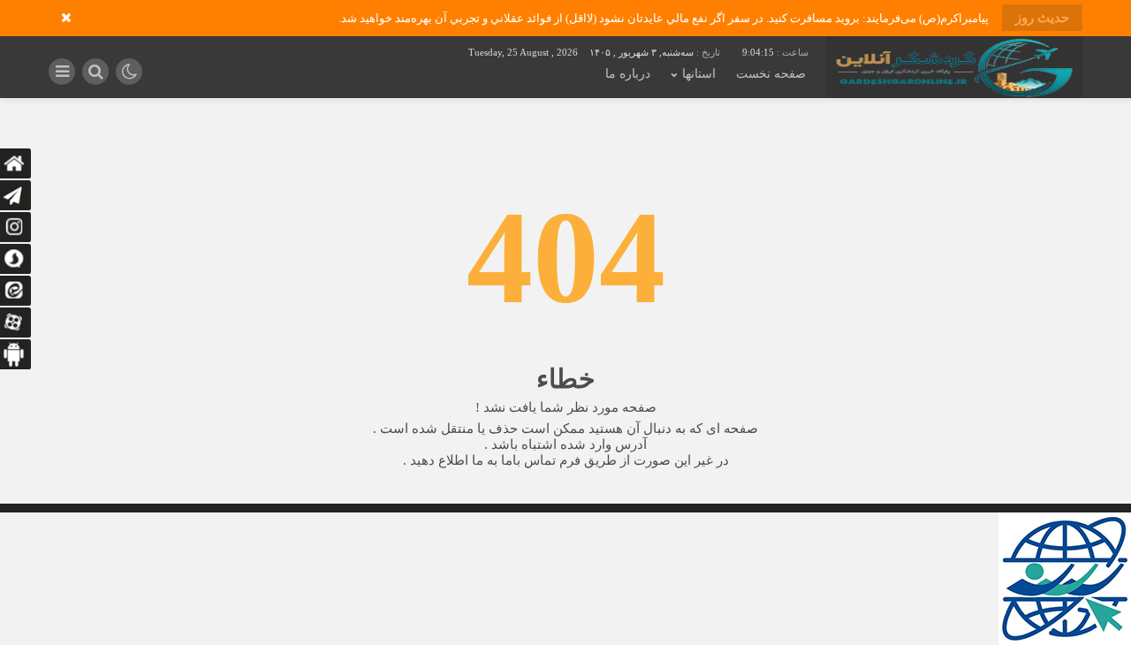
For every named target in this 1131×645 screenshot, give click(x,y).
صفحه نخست (771, 73)
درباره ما (627, 73)
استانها (699, 73)
